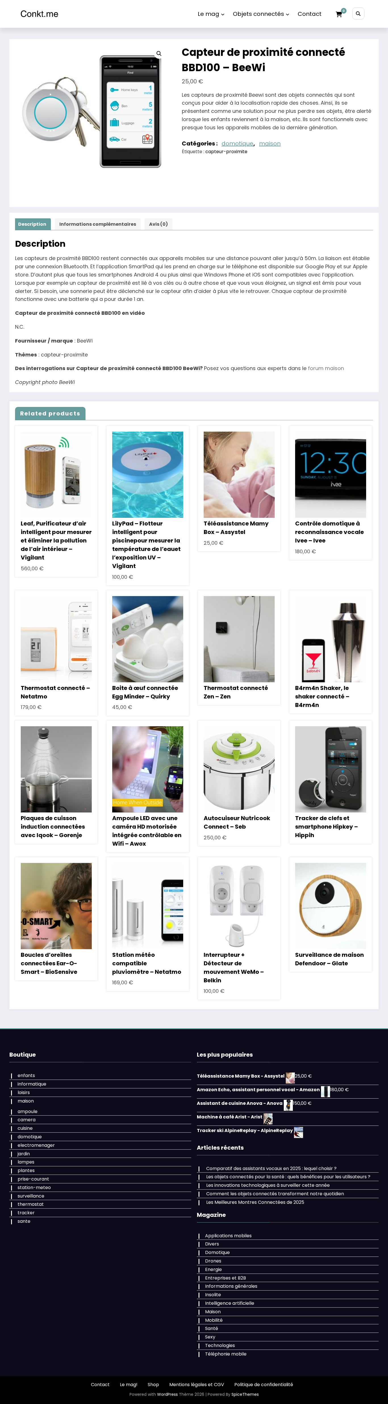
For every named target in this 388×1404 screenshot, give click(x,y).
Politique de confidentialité (263, 1384)
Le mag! (128, 1384)
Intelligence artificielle (229, 1303)
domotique (237, 143)
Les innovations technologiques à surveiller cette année (268, 1185)
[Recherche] (358, 13)
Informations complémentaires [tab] (97, 224)
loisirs (24, 1092)
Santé (211, 1328)
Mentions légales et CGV (196, 1384)
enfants (26, 1075)
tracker (26, 1212)
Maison (213, 1311)
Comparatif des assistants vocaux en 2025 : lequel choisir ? (271, 1168)
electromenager (36, 1145)
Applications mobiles (228, 1235)
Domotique (217, 1252)
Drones (213, 1261)
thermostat (31, 1204)
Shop (153, 1384)
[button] (159, 53)
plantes (26, 1170)
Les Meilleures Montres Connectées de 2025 (255, 1202)
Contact (310, 14)
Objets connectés (258, 14)
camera (27, 1119)
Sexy (210, 1337)
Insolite (213, 1294)
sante (24, 1221)
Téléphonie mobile (226, 1354)
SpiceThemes (245, 1394)
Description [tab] (32, 224)
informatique (32, 1084)
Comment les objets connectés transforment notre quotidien (275, 1193)
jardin (24, 1153)
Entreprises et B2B (225, 1278)
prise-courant (33, 1179)
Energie (213, 1269)
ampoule (27, 1111)
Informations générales (231, 1286)
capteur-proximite (226, 151)
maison (270, 143)
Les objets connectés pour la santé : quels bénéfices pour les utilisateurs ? (288, 1176)
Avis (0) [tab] (158, 224)
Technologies (220, 1345)
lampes (26, 1162)
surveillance (31, 1196)
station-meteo (34, 1187)
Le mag (208, 14)
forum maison (326, 368)
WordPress (167, 1394)
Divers (212, 1244)
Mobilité (214, 1320)
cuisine (25, 1128)
